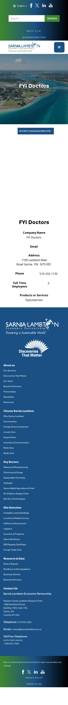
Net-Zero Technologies (14, 498)
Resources (8, 402)
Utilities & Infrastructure (14, 523)
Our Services (9, 370)
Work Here (8, 448)
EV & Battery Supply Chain (16, 493)
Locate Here (9, 432)
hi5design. (7, 666)
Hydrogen (8, 483)
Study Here (8, 453)
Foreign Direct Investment (15, 426)
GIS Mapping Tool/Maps (14, 544)
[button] (20, 6)
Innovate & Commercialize (16, 442)
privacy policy (34, 678)
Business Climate (11, 574)
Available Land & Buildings (16, 513)
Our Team (8, 381)
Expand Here (9, 437)
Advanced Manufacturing (15, 467)
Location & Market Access (16, 518)
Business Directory (34, 37)
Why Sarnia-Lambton (13, 416)
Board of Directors (12, 386)
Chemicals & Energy (13, 472)
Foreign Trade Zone (12, 549)
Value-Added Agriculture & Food (18, 488)
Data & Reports (10, 563)
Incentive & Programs (13, 534)
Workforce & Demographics (16, 569)
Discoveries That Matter (14, 375)
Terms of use (34, 684)
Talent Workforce (11, 539)
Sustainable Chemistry (14, 477)
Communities (10, 421)
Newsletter (8, 397)
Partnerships (9, 391)
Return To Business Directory (35, 131)
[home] (24, 47)
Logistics (7, 528)
